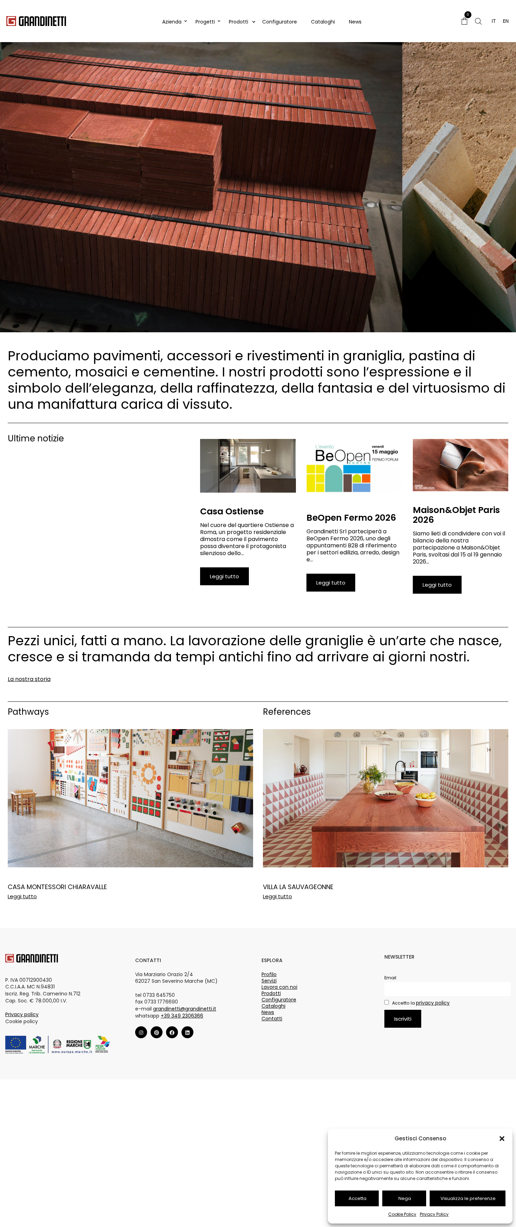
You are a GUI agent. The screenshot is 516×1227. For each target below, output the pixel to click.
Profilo (269, 974)
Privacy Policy (434, 1214)
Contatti (272, 1018)
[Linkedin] (187, 1033)
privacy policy (433, 1002)
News (355, 21)
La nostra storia (29, 679)
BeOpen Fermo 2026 (351, 518)
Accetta (357, 1198)
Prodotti (238, 21)
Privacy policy (22, 1014)
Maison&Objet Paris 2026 (456, 515)
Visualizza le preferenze (468, 1198)
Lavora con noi (279, 987)
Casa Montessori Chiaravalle (57, 886)
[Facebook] (172, 1033)
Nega (404, 1198)
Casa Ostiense (232, 511)
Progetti (205, 21)
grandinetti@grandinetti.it (184, 1008)
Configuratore (279, 21)
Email (390, 978)
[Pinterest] (157, 1033)
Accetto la (420, 1003)
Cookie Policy (402, 1214)
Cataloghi (323, 21)
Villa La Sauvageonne (298, 886)
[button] (501, 1138)
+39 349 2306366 (182, 1015)
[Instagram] (141, 1033)
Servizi (269, 980)
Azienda (171, 21)
